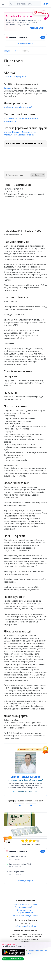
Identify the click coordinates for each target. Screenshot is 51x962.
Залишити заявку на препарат (26, 904)
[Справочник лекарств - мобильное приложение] (25, 212)
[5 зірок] (37, 841)
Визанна (30, 134)
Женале (7, 88)
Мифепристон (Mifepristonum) (18, 107)
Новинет (16, 132)
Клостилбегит (10, 134)
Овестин (22, 134)
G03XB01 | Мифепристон (15, 76)
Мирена (7, 132)
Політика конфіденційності (25, 907)
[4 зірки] (34, 841)
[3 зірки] (30, 841)
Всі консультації (24, 43)
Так (19, 805)
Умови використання (25, 910)
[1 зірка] (22, 841)
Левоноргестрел (29, 132)
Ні (31, 805)
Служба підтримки (25, 913)
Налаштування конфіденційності (25, 915)
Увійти (46, 3)
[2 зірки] (26, 841)
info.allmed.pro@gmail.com (26, 926)
